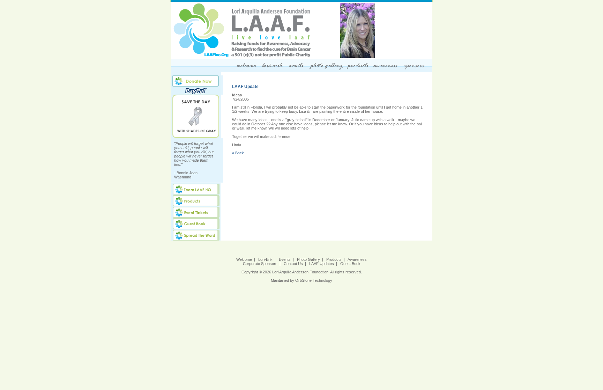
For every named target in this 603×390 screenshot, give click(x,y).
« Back (238, 153)
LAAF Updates (321, 264)
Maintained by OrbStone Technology (301, 280)
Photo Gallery (308, 259)
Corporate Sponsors (260, 264)
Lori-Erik (265, 259)
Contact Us (293, 264)
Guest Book (350, 264)
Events (285, 259)
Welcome (244, 259)
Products (334, 259)
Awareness (357, 259)
